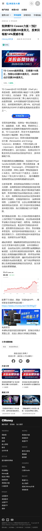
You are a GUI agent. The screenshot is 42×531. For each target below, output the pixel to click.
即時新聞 (14, 21)
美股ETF (5, 505)
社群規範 (27, 527)
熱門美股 (5, 9)
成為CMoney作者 (28, 486)
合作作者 (5, 450)
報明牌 (24, 457)
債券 (3, 508)
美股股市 (5, 499)
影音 (3, 447)
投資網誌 (5, 470)
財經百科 (5, 480)
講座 (3, 441)
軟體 (3, 438)
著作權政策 (19, 527)
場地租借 (25, 490)
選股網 (24, 454)
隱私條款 (4, 527)
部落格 (12, 424)
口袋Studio (26, 470)
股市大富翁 (26, 451)
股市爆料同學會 (7, 460)
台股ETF (5, 502)
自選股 (24, 9)
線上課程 (5, 444)
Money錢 (5, 473)
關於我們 (5, 424)
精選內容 (15, 9)
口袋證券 (5, 486)
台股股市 (5, 496)
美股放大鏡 (6, 483)
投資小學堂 (6, 477)
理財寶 (4, 435)
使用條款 (11, 527)
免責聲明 (35, 527)
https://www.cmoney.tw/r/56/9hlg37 (19, 305)
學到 (23, 467)
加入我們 (19, 424)
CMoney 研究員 (7, 39)
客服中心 (25, 480)
